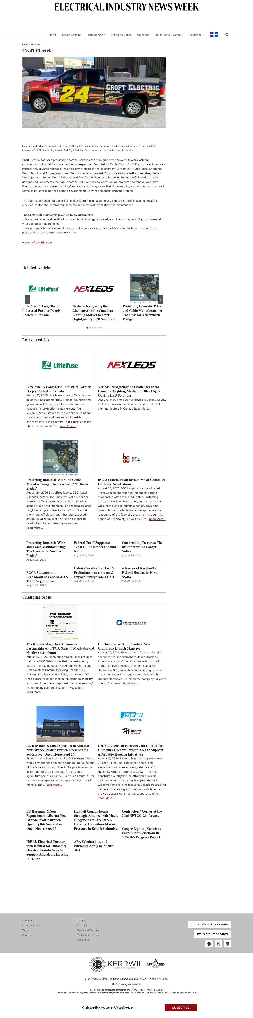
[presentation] (44, 288)
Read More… (68, 426)
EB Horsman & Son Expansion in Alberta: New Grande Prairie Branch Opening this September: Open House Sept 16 (57, 749)
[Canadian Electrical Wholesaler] (33, 35)
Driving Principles (32, 925)
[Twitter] (218, 943)
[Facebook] (209, 943)
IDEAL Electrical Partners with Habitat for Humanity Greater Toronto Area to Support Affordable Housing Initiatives (130, 749)
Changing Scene (121, 34)
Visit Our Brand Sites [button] (212, 934)
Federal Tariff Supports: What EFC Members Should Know (95, 546)
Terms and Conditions (89, 930)
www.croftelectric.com (37, 242)
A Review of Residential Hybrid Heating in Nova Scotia (139, 572)
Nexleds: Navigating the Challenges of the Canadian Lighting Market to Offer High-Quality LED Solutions (93, 313)
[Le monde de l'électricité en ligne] (214, 34)
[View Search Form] (227, 35)
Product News (96, 34)
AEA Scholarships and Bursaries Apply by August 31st (94, 845)
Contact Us (83, 939)
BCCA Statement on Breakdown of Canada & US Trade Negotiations (131, 482)
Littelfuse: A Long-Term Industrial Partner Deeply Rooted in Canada (41, 310)
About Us (27, 920)
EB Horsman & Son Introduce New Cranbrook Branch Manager (124, 646)
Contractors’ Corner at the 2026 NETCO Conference (142, 813)
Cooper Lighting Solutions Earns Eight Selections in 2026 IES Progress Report (141, 832)
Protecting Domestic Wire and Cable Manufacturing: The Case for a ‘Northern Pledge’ (142, 313)
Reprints (81, 920)
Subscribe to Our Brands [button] (209, 924)
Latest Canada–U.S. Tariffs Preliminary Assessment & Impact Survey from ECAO (94, 572)
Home (53, 34)
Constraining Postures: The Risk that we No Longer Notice (142, 546)
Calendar (143, 34)
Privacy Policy (85, 925)
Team (25, 930)
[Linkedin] (227, 943)
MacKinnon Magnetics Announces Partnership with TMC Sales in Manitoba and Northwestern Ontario (60, 648)
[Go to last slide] (27, 299)
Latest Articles (71, 34)
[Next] (160, 299)
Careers (26, 934)
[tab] (87, 328)
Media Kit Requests (88, 934)
